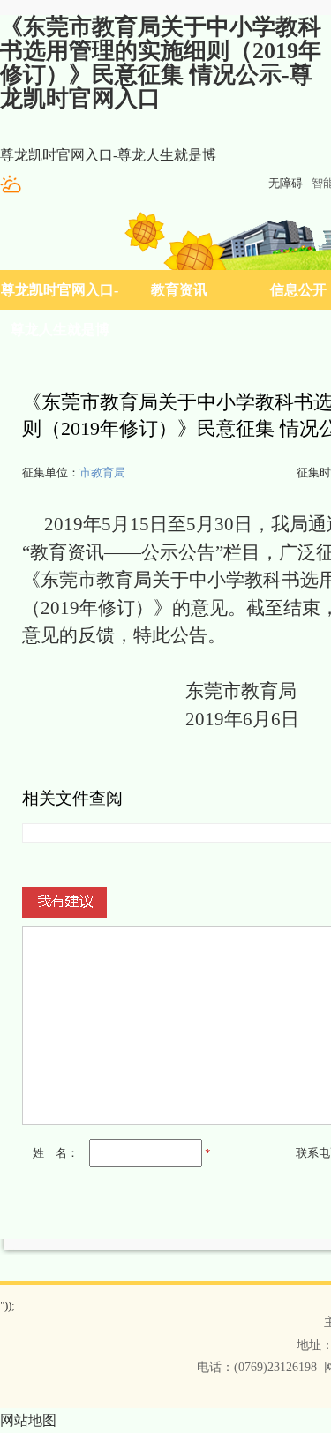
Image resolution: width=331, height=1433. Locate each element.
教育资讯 (179, 289)
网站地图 (28, 1420)
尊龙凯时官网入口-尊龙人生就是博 (108, 154)
